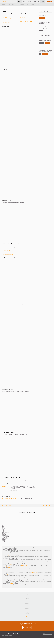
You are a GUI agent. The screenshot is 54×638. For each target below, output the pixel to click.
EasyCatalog (3, 4)
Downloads (37, 4)
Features (8, 4)
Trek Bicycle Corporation (10, 555)
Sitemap (3, 635)
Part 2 (5, 481)
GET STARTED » (27, 627)
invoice (47, 14)
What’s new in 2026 (27, 597)
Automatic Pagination (24, 17)
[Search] (51, 634)
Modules (13, 4)
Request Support (45, 54)
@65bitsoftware (24, 565)
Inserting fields (5, 17)
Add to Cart (42, 17)
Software (3, 633)
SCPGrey (11, 583)
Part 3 (8, 481)
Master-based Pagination (24, 20)
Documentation (22, 4)
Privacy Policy (6, 635)
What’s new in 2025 (27, 602)
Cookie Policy (10, 635)
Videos (27, 4)
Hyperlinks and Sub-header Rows (8, 248)
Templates (4, 21)
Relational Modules (23, 18)
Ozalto (7, 571)
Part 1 (3, 481)
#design (6, 566)
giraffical (51, 635)
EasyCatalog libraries (6, 22)
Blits (9, 567)
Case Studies (32, 4)
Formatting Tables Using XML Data (26, 21)
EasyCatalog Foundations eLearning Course (9, 498)
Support (11, 633)
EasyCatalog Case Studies (47, 505)
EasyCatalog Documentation (6, 505)
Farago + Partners (9, 564)
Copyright (32, 635)
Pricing (17, 4)
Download (40, 30)
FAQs (40, 54)
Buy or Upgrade (15, 633)
